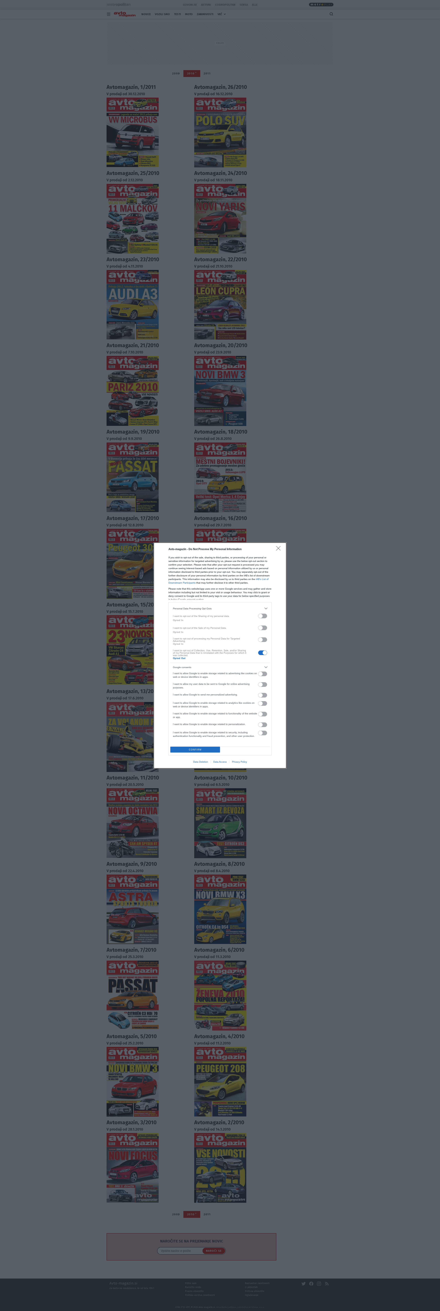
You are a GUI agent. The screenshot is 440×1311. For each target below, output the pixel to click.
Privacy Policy (239, 761)
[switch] (262, 616)
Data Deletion (200, 761)
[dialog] (220, 655)
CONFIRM (195, 749)
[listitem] (220, 608)
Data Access (220, 761)
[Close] (279, 549)
